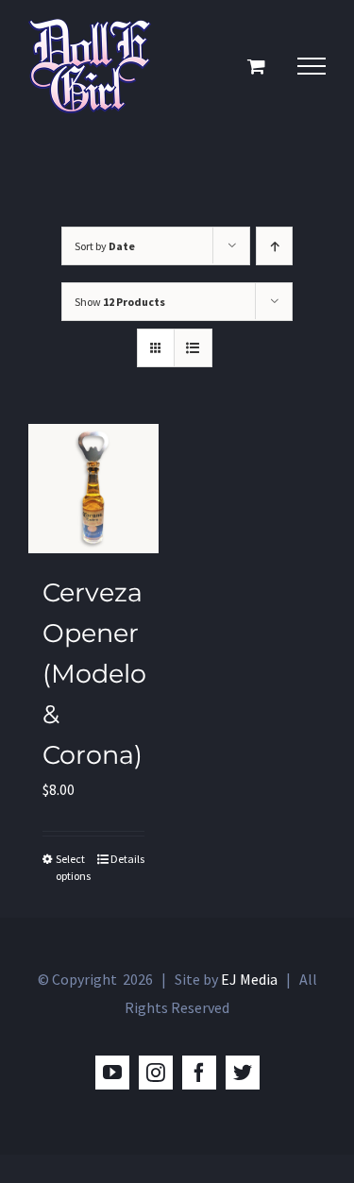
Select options (73, 867)
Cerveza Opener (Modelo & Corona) (94, 673)
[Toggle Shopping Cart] (256, 66)
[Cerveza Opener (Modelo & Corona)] (93, 488)
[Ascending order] (274, 246)
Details (127, 859)
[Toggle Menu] (311, 66)
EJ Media (249, 979)
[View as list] (193, 348)
